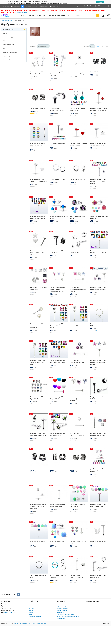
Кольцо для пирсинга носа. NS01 (38, 576)
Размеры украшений (62, 610)
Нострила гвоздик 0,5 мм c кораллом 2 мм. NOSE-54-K (98, 109)
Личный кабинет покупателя (91, 604)
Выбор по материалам (8, 44)
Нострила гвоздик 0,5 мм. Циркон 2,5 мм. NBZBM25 (98, 288)
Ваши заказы (88, 606)
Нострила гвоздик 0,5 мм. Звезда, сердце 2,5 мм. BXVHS (37, 252)
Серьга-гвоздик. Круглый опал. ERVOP (77, 505)
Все (91, 46)
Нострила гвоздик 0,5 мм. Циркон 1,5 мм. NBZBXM (98, 434)
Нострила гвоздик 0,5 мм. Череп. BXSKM (37, 398)
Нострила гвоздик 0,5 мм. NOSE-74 (57, 144)
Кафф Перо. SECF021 (36, 468)
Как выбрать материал (62, 608)
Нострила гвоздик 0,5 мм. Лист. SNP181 (57, 251)
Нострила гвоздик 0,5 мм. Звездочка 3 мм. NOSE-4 (98, 144)
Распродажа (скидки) (8, 59)
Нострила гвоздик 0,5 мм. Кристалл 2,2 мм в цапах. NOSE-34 (98, 181)
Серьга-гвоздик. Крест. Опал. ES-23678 (59, 217)
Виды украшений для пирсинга (64, 606)
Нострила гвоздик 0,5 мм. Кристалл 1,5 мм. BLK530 (37, 217)
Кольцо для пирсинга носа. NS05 (98, 325)
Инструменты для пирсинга (10, 52)
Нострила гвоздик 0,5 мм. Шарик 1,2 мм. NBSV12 (78, 434)
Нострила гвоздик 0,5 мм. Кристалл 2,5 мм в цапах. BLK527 (57, 325)
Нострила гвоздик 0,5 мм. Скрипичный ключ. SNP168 (38, 434)
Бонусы (31, 614)
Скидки (31, 612)
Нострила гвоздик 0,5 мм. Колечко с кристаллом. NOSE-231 (57, 74)
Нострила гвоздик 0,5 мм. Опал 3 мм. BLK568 (37, 542)
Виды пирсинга (60, 604)
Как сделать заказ (43, 6)
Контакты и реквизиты (31, 6)
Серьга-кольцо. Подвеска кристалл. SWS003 (77, 109)
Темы (4, 48)
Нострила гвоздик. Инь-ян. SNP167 (98, 398)
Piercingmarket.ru (21, 12)
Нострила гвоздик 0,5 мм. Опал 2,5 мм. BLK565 (98, 505)
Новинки (23, 15)
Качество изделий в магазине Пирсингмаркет (68, 616)
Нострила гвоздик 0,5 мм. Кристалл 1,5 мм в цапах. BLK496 (78, 325)
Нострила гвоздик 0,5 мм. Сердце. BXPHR (57, 398)
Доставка (31, 608)
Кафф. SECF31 (94, 72)
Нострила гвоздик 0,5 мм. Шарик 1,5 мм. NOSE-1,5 (57, 505)
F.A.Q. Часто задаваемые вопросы (65, 614)
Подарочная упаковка (8, 56)
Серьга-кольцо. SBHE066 (57, 179)
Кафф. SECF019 (54, 468)
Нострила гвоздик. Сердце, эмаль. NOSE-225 (78, 144)
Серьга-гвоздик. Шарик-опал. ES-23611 (99, 217)
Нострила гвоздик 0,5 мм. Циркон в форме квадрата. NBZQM (78, 289)
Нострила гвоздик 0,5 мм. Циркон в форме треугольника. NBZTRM (57, 289)
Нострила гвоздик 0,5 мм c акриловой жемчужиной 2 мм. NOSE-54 (38, 506)
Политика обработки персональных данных (25, 623)
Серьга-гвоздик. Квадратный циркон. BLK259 (38, 288)
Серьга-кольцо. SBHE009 (77, 179)
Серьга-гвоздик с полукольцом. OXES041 (57, 109)
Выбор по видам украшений (10, 37)
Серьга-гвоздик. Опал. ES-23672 (78, 217)
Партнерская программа (35, 616)
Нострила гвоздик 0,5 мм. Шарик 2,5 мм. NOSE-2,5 (78, 73)
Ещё (68, 15)
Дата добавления (42, 46)
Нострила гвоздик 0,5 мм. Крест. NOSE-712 (37, 73)
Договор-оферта (41, 623)
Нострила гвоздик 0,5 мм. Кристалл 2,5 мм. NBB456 (57, 361)
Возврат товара (61, 618)
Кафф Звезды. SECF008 (77, 468)
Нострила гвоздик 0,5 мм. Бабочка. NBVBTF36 (98, 542)
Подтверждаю (99, 2)
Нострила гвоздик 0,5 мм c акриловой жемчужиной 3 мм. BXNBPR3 (38, 325)
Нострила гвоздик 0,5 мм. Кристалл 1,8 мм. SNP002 (98, 251)
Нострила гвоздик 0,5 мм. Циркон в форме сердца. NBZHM (78, 399)
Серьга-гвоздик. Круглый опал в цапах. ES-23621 (57, 542)
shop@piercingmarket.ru (15, 6)
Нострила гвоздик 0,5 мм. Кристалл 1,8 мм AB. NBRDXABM (37, 145)
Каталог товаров (8, 29)
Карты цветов (60, 612)
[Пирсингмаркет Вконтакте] (18, 594)
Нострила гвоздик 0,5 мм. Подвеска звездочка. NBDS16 (79, 542)
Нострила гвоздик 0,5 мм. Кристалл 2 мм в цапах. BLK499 (37, 362)
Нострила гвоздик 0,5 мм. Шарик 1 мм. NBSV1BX (78, 576)
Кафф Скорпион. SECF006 (37, 108)
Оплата (31, 610)
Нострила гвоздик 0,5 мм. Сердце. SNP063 (98, 576)
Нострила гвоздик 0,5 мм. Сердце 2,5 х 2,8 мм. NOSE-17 (38, 180)
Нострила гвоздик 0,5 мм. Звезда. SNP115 (78, 251)
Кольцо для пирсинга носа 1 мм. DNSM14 (58, 576)
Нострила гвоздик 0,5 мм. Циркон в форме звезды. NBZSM (98, 362)
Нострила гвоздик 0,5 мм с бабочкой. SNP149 (58, 434)
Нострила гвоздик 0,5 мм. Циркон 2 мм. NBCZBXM (78, 361)
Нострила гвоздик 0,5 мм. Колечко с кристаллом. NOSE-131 (98, 470)
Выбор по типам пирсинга (9, 40)
